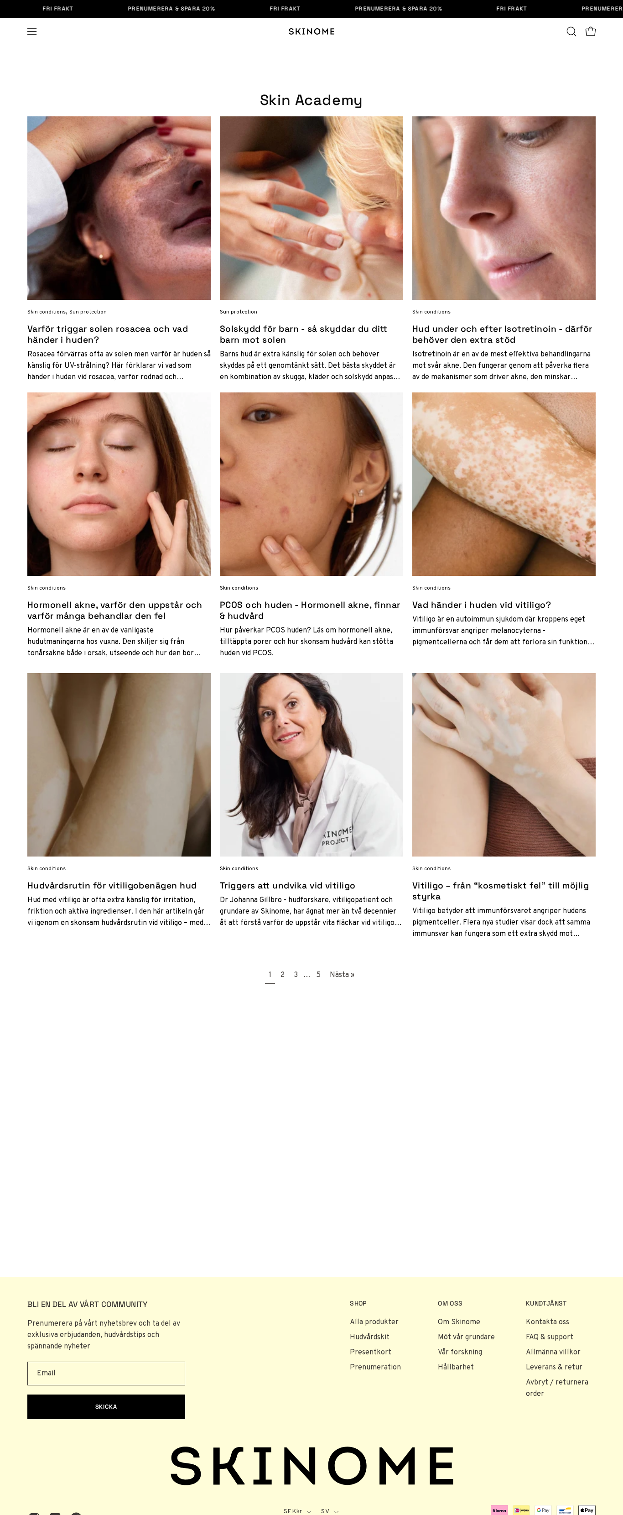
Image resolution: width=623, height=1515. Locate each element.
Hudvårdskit (369, 1337)
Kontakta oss (547, 1322)
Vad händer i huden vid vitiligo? (481, 605)
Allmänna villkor (553, 1352)
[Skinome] (311, 31)
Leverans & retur (554, 1367)
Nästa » (342, 975)
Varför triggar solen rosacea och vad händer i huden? (107, 334)
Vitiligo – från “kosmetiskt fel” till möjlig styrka (500, 891)
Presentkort (370, 1352)
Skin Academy (311, 100)
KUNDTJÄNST (546, 1303)
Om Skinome (459, 1322)
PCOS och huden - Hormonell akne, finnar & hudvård (310, 610)
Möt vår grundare (466, 1337)
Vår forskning (460, 1352)
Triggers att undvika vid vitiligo (288, 885)
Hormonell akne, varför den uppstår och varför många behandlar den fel (114, 610)
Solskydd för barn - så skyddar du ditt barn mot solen (303, 334)
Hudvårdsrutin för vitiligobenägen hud (112, 885)
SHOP (358, 1303)
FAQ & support (549, 1337)
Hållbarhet (456, 1367)
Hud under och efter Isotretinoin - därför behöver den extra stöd (502, 334)
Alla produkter (374, 1322)
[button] (571, 31)
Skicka (106, 1407)
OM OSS (450, 1303)
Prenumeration (375, 1367)
